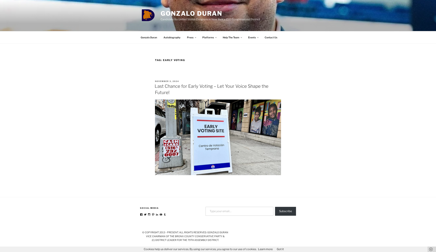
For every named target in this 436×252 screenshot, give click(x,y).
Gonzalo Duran (191, 13)
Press (190, 37)
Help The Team (231, 37)
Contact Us (271, 37)
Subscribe (285, 211)
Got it (280, 249)
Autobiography (172, 37)
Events (252, 37)
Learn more (265, 249)
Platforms (208, 37)
